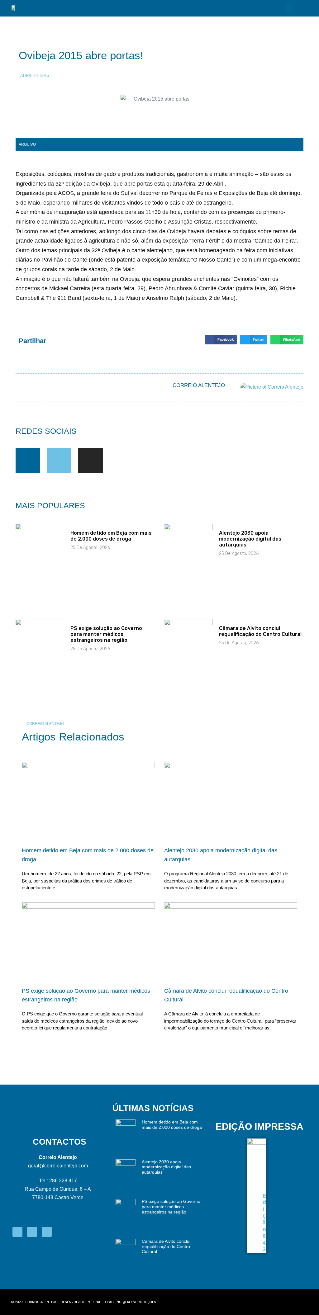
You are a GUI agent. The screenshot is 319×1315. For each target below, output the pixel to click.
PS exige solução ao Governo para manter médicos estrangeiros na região (106, 634)
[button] (289, 8)
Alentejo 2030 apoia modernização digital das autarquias (250, 539)
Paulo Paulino (108, 1302)
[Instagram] (90, 460)
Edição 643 (264, 1222)
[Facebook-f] (28, 460)
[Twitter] (59, 460)
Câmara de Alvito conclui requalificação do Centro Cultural (260, 631)
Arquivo (27, 144)
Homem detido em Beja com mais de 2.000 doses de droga (110, 536)
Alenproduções (141, 1302)
